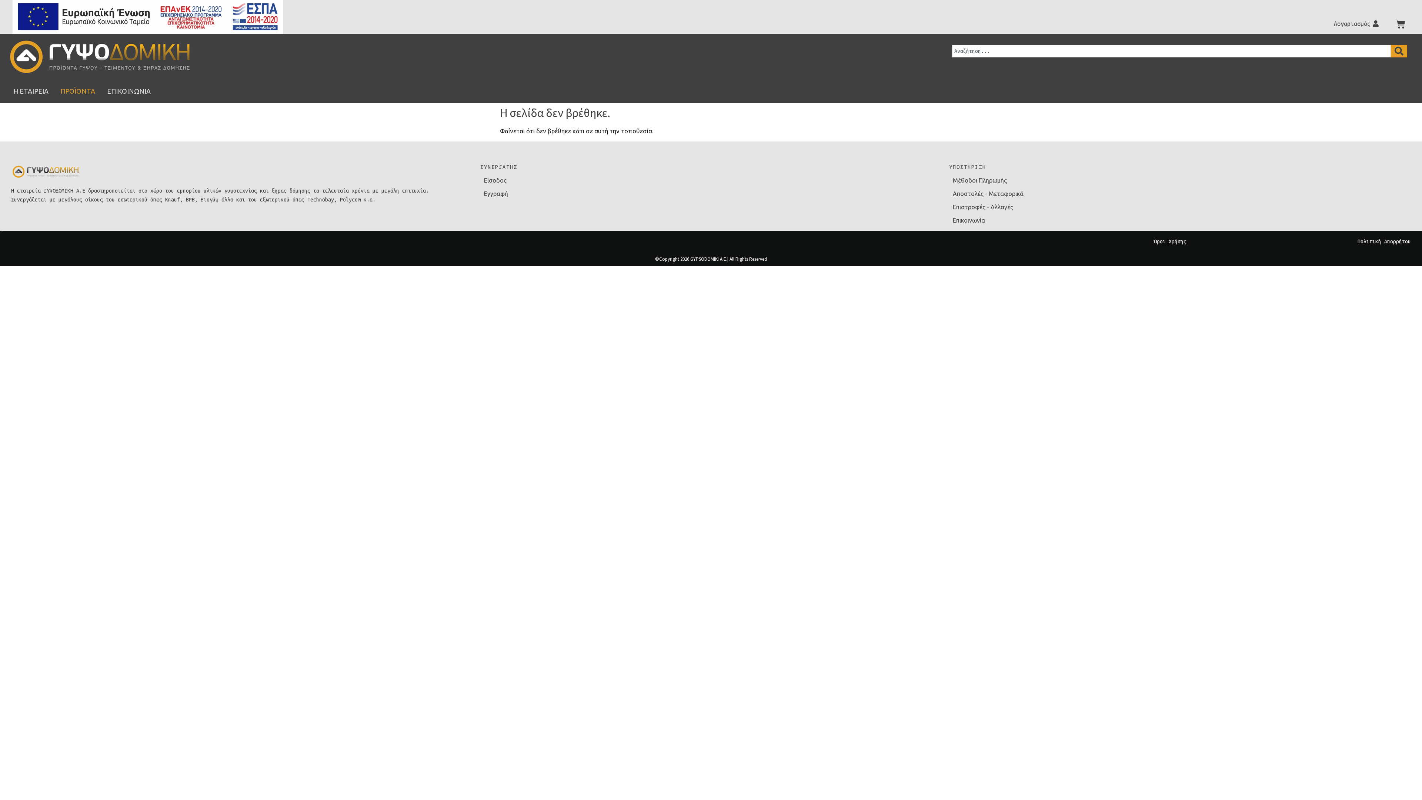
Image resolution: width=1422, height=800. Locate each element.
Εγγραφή (496, 193)
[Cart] (1400, 24)
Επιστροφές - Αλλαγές (983, 207)
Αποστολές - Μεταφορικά (988, 193)
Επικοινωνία (969, 220)
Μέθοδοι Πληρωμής (980, 180)
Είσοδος (495, 180)
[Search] (1399, 51)
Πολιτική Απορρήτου (1384, 241)
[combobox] (1171, 51)
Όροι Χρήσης (1170, 241)
